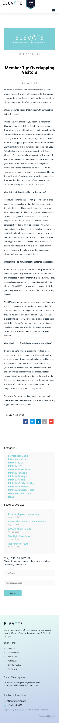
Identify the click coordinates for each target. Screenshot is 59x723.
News (11, 496)
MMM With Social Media (21, 489)
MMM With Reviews (18, 486)
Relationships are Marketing (23, 514)
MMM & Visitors (16, 479)
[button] (53, 10)
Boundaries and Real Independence (27, 521)
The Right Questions (19, 536)
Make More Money (18, 459)
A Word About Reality (20, 529)
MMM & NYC (15, 466)
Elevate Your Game (18, 455)
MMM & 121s (15, 462)
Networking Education (19, 493)
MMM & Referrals (17, 472)
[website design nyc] (47, 717)
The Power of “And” (19, 543)
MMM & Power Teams (20, 469)
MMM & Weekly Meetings (21, 483)
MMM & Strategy (17, 476)
